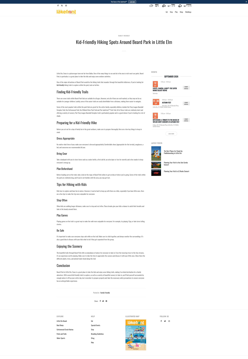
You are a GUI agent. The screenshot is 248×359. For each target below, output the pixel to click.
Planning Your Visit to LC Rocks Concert (176, 171)
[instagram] (169, 321)
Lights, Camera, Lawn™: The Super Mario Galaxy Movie (165, 89)
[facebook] (161, 321)
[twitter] (165, 321)
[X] (62, 5)
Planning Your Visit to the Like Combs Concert (176, 163)
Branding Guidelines (97, 334)
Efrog (92, 338)
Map (92, 342)
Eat (167, 12)
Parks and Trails (62, 334)
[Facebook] (58, 5)
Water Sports (61, 338)
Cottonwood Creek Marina (65, 329)
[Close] (246, 2)
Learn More (132, 2)
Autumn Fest (166, 102)
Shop (181, 12)
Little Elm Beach (62, 321)
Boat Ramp (60, 325)
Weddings (188, 12)
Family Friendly (124, 36)
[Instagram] (66, 5)
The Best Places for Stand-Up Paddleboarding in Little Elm (173, 152)
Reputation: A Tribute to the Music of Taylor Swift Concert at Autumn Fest (166, 121)
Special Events (95, 325)
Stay (171, 12)
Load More (171, 134)
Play (176, 12)
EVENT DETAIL (186, 87)
